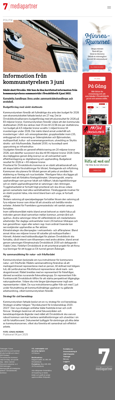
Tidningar (66, 357)
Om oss (66, 359)
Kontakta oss (68, 349)
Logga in (66, 362)
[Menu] (109, 6)
